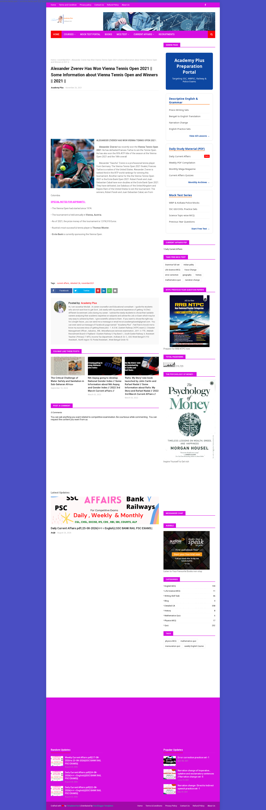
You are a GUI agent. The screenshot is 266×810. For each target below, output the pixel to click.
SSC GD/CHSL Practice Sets (183, 209)
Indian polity (189, 265)
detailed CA (75, 283)
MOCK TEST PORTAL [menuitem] (90, 34)
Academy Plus (57, 88)
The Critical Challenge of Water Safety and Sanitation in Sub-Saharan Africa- (67, 381)
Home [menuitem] (56, 34)
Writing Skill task (190, 596)
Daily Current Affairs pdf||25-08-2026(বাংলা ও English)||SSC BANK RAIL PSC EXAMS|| (102, 528)
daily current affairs (173, 249)
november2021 (63, 60)
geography (187, 275)
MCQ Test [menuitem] (122, 34)
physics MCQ (190, 620)
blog (190, 601)
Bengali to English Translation (184, 116)
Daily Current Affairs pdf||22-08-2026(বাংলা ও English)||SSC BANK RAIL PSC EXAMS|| (83, 790)
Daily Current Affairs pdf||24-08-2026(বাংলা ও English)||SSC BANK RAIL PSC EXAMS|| (83, 775)
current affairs (63, 283)
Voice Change (190, 270)
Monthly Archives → (199, 182)
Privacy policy (85, 5)
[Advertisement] (107, 50)
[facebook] (205, 4)
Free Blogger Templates (103, 806)
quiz (190, 625)
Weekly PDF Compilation (182, 162)
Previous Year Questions (182, 221)
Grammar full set (172, 265)
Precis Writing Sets (179, 109)
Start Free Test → (200, 228)
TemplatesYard (73, 806)
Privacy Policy (171, 806)
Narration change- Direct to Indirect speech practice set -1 (196, 787)
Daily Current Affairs (189, 156)
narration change (192, 280)
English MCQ (190, 586)
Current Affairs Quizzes (181, 175)
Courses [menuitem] (69, 34)
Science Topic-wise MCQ (182, 215)
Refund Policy (113, 5)
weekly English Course (194, 646)
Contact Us (99, 5)
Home (53, 5)
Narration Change (178, 122)
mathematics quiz (173, 280)
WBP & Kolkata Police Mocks (184, 202)
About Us (125, 5)
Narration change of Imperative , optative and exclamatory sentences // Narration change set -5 (196, 773)
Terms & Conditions (154, 806)
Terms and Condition (68, 5)
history (199, 275)
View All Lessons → (199, 135)
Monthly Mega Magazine (182, 168)
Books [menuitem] (108, 34)
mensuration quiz (172, 646)
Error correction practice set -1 (193, 757)
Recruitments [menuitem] (167, 34)
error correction (171, 275)
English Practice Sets (180, 128)
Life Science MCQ (172, 270)
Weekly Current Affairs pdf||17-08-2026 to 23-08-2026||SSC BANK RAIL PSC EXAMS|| (83, 760)
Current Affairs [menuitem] (143, 34)
